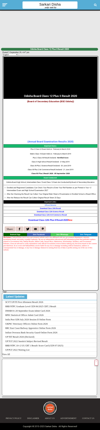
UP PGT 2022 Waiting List (17, 350)
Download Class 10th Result (50, 208)
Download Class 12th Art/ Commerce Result (50, 215)
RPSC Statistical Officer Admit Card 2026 (24, 315)
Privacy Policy (13, 418)
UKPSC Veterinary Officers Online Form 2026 (26, 324)
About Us (50, 418)
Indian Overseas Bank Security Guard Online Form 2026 (31, 332)
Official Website (50, 205)
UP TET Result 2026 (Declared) (19, 337)
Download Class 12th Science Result (50, 212)
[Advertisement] (50, 29)
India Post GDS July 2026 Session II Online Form (28, 319)
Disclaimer (33, 418)
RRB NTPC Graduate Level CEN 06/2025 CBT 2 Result (30, 306)
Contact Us (88, 418)
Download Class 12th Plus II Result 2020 (50, 220)
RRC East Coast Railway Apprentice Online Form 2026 (30, 328)
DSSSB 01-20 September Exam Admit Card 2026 (27, 311)
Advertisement (68, 418)
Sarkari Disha (50, 4)
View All (6, 354)
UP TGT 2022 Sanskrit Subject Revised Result (26, 341)
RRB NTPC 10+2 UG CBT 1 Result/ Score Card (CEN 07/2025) (34, 345)
